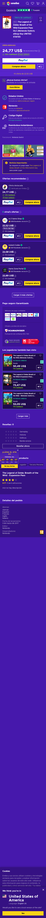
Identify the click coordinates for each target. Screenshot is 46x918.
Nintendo (19, 108)
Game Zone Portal (16, 269)
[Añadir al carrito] (40, 66)
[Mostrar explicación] (29, 222)
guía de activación (23, 110)
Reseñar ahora (23, 446)
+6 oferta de (23, 74)
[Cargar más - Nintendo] (4, 107)
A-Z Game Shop (15, 219)
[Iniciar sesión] (43, 3)
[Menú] (3, 3)
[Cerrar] (43, 889)
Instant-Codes (14, 245)
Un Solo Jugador (19, 465)
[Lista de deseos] (32, 3)
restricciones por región (26, 101)
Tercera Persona (36, 465)
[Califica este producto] (10, 480)
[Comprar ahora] (23, 60)
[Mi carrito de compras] (38, 3)
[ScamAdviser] (15, 331)
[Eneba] (13, 3)
